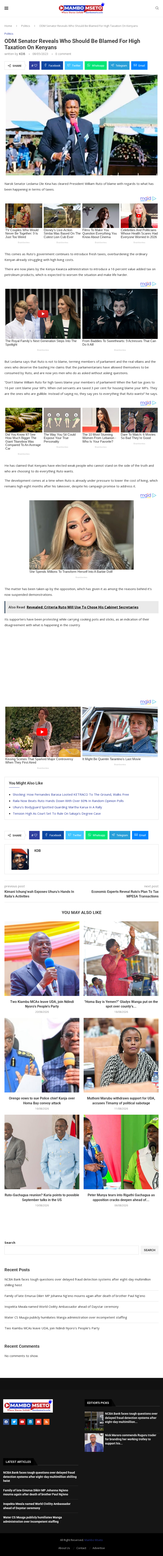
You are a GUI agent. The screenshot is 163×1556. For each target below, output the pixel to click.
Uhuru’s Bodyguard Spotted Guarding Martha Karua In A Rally (57, 807)
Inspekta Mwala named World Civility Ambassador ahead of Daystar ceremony (61, 1306)
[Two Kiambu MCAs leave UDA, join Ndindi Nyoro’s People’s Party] (41, 958)
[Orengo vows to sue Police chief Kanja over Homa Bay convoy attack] (41, 1055)
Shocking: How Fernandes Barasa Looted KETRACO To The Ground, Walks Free (71, 794)
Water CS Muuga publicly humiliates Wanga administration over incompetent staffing (65, 1317)
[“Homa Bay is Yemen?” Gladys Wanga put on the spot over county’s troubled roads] (121, 958)
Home (8, 26)
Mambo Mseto (93, 1540)
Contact (81, 1548)
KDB (22, 54)
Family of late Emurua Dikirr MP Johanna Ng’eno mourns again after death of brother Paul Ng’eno (74, 1296)
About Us (64, 1548)
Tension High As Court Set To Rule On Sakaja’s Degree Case (57, 813)
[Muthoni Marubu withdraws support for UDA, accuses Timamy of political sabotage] (121, 1055)
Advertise (99, 1548)
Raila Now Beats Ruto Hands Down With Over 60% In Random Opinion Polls (68, 801)
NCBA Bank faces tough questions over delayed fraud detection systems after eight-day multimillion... (131, 1418)
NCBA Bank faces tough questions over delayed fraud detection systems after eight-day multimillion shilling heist (40, 1476)
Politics (25, 26)
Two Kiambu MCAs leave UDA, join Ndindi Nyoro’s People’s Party (52, 1328)
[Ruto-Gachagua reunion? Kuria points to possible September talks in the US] (41, 1152)
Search (9, 1242)
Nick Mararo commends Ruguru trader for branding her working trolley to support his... (130, 1439)
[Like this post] (35, 65)
